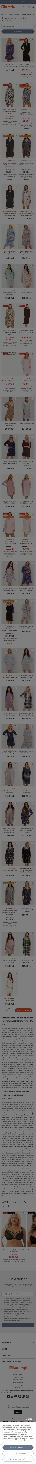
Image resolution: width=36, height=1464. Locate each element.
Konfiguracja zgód (18, 1459)
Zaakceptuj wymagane (18, 1453)
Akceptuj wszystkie (18, 1447)
